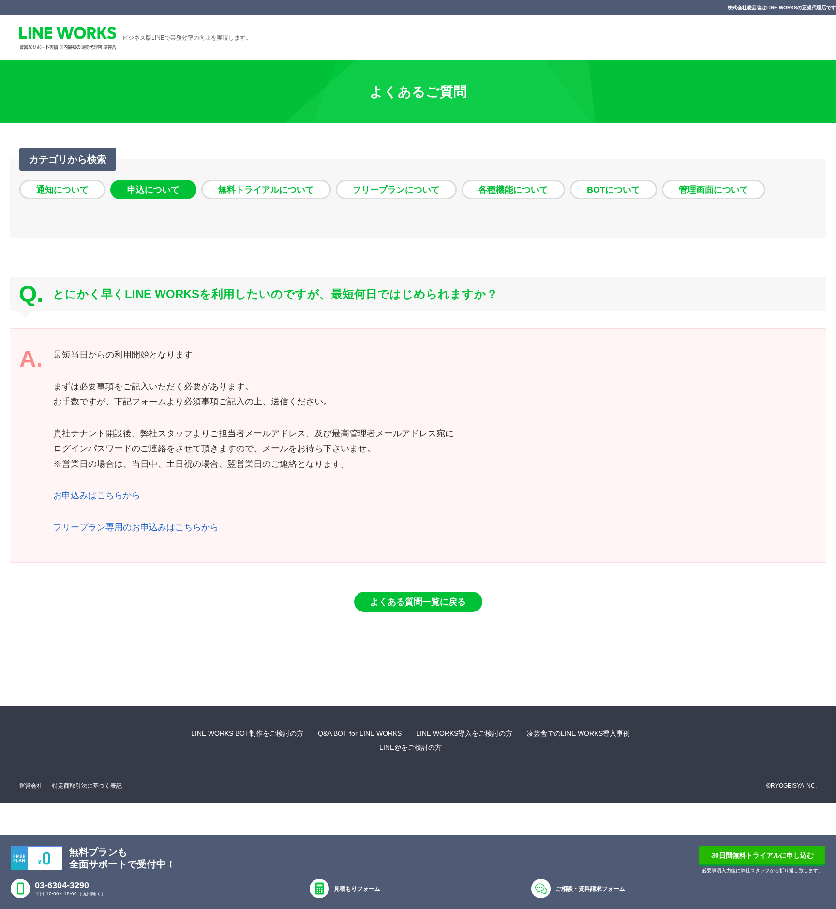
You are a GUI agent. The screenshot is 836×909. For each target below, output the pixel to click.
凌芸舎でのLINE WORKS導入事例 (578, 733)
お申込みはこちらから (96, 495)
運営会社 (31, 785)
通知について (62, 189)
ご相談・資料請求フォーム (590, 888)
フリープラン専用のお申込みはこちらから (136, 527)
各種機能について (513, 189)
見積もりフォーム (357, 888)
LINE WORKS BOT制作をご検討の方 (247, 733)
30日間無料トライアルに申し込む (762, 855)
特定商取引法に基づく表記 (87, 785)
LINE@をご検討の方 (410, 747)
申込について (153, 189)
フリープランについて (396, 189)
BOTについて (613, 189)
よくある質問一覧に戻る (418, 602)
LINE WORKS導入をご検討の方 (464, 733)
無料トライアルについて (266, 189)
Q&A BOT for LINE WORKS (360, 733)
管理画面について (713, 189)
